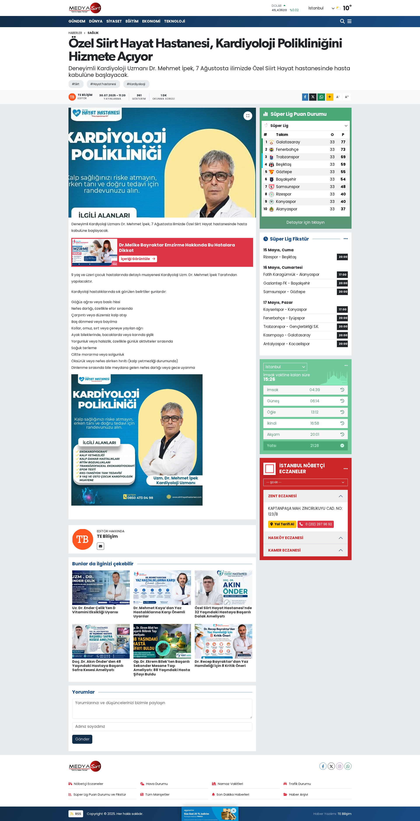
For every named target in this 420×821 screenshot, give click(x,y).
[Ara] (343, 21)
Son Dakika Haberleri (233, 794)
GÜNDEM (76, 21)
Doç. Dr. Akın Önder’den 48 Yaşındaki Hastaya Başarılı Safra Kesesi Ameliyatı (97, 665)
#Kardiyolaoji (136, 84)
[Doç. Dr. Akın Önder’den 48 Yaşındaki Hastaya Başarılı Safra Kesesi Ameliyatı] (101, 641)
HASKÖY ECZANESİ (285, 537)
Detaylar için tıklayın (306, 222)
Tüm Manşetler (157, 794)
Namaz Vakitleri (230, 783)
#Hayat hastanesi (103, 84)
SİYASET (114, 21)
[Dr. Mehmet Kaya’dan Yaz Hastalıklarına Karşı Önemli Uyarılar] (162, 587)
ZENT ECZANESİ (282, 496)
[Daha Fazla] (329, 97)
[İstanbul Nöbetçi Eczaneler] (346, 468)
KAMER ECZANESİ (284, 550)
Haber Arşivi (298, 794)
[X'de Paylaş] (313, 97)
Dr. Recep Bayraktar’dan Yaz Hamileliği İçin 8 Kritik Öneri (221, 663)
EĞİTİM (132, 21)
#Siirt (75, 84)
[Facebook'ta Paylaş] (305, 97)
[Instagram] (339, 766)
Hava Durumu (157, 783)
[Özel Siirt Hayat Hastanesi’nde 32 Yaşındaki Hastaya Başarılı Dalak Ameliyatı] (223, 587)
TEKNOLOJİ (174, 21)
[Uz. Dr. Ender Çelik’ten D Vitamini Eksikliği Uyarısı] (101, 587)
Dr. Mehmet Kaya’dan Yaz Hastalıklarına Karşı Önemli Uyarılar (159, 612)
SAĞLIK (93, 33)
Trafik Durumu (300, 783)
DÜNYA (96, 21)
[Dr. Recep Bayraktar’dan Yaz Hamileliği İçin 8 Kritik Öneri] (223, 641)
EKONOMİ (151, 21)
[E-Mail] (100, 546)
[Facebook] (323, 766)
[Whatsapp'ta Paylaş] (321, 97)
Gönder (82, 739)
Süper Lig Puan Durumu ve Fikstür (100, 794)
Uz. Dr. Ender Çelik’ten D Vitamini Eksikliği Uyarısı (95, 610)
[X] (331, 766)
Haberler (75, 33)
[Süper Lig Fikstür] (346, 238)
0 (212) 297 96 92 (318, 524)
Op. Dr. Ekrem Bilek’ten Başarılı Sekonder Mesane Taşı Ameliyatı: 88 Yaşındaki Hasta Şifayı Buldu (161, 668)
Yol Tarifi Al (284, 524)
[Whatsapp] (348, 766)
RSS (77, 813)
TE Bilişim (107, 536)
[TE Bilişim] (82, 539)
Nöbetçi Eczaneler (88, 783)
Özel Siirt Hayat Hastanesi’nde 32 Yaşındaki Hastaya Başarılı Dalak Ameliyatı (223, 612)
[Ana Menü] (349, 21)
